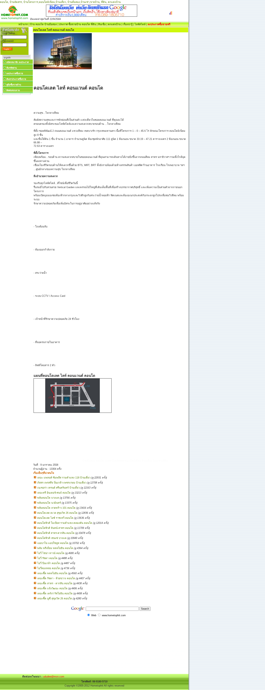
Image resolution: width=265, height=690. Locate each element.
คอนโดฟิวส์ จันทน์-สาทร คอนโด (55, 528)
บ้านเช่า (85, 2)
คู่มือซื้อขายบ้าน (13, 84)
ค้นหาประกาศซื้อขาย (16, 79)
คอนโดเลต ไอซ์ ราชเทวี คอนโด (55, 517)
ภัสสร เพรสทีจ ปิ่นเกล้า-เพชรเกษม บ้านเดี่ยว (61, 482)
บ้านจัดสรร (16, 2)
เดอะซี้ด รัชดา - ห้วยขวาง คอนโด (56, 578)
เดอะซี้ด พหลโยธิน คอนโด (52, 573)
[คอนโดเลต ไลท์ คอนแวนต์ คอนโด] (73, 411)
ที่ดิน (103, 2)
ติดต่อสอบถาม (13, 90)
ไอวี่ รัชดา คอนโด (47, 558)
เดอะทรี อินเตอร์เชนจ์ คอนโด (54, 492)
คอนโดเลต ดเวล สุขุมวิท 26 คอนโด (57, 512)
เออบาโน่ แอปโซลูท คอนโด (52, 543)
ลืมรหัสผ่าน (11, 68)
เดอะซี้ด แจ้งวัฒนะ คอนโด (52, 588)
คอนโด (4, 2)
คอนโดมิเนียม (47, 2)
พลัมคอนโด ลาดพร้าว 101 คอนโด (56, 507)
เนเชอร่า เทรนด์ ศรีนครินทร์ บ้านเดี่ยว (58, 487)
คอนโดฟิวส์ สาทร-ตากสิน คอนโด (55, 533)
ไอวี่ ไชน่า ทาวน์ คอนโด (50, 553)
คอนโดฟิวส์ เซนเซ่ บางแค (52, 538)
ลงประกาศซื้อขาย (14, 73)
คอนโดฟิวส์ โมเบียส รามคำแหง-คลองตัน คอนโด (64, 522)
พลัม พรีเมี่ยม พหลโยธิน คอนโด (55, 548)
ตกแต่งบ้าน (114, 2)
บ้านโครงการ (30, 2)
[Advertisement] (16, 154)
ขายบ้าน (95, 2)
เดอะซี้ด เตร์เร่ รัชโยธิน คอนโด (55, 593)
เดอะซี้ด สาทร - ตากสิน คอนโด (54, 583)
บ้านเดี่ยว (61, 2)
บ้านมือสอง (74, 2)
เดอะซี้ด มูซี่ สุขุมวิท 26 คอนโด (54, 598)
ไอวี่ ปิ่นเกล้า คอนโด (48, 563)
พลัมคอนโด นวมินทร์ (49, 502)
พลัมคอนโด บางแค (48, 497)
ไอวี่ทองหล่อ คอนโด (48, 568)
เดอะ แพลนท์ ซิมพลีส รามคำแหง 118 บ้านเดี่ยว (63, 477)
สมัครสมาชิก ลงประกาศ (17, 62)
